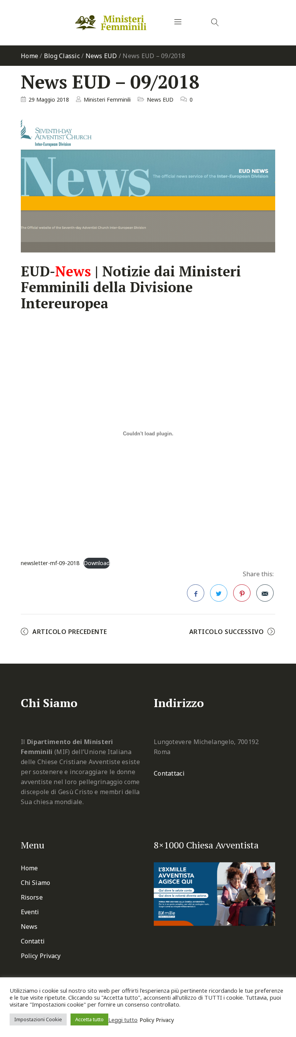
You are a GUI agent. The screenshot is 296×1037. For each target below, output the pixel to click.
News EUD (101, 56)
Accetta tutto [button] (89, 1019)
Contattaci (169, 773)
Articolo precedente (69, 631)
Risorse (32, 897)
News (29, 926)
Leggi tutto (123, 1019)
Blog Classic (62, 56)
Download (97, 563)
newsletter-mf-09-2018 (50, 563)
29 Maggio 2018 (49, 99)
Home (29, 56)
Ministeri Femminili (107, 99)
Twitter (218, 593)
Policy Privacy (41, 956)
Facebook (195, 593)
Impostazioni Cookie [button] (38, 1019)
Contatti (33, 941)
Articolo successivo (226, 631)
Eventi (30, 912)
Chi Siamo (35, 882)
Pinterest (242, 593)
